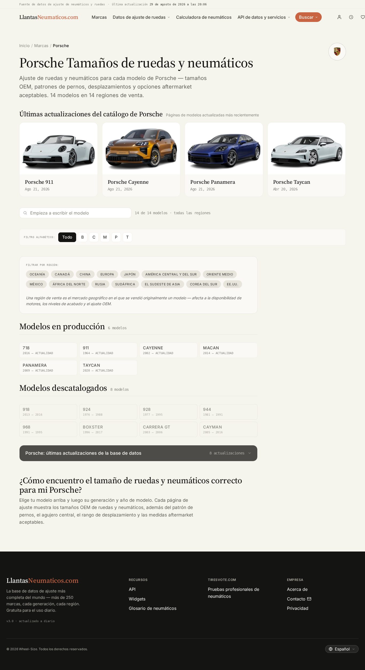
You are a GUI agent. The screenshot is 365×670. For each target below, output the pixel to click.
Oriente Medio (220, 274)
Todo (67, 237)
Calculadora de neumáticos (204, 17)
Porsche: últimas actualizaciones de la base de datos (134, 453)
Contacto (296, 599)
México (36, 284)
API (132, 589)
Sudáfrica (125, 284)
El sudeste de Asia (162, 284)
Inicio (24, 45)
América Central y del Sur (171, 274)
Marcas (99, 17)
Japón (130, 274)
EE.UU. (232, 284)
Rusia (100, 284)
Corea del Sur (203, 284)
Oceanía (37, 274)
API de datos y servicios (262, 17)
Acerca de (297, 589)
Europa (107, 274)
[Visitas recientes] (351, 17)
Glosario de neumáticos (152, 608)
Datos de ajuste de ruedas (139, 17)
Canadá (62, 274)
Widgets (137, 599)
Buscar (306, 17)
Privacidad (297, 608)
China (85, 274)
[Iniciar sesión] (339, 17)
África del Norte (69, 284)
